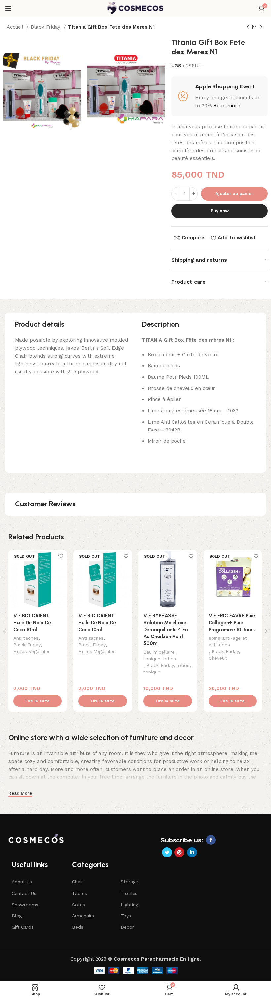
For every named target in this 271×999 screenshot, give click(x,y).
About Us (22, 881)
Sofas (78, 904)
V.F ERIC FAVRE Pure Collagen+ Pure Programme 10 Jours (232, 623)
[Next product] (261, 27)
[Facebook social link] (211, 840)
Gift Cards (23, 927)
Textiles (129, 893)
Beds (77, 927)
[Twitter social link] (167, 852)
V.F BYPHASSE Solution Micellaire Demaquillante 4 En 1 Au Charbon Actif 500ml (167, 629)
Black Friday (46, 27)
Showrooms (25, 904)
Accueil (16, 27)
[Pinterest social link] (179, 852)
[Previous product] (248, 27)
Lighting (129, 904)
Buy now (220, 210)
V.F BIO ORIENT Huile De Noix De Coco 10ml (32, 623)
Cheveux (218, 658)
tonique (151, 671)
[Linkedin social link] (192, 852)
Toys (126, 915)
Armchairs (83, 915)
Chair (77, 881)
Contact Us (24, 893)
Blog (17, 915)
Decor (127, 927)
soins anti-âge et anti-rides (228, 641)
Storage (129, 881)
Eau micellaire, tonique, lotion (159, 655)
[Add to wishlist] (61, 556)
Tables (79, 893)
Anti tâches (26, 638)
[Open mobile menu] (8, 8)
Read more (226, 106)
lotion (183, 665)
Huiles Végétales (32, 651)
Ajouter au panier (234, 193)
